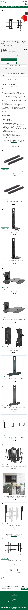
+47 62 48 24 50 (16, 593)
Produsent (3, 576)
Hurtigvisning (5, 169)
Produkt (9, 63)
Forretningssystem (5, 607)
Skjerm (20, 8)
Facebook (10, 601)
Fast (2, 10)
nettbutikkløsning (14, 607)
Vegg (24, 8)
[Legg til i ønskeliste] (2, 150)
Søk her (10, 52)
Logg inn (3, 51)
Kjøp (9, 60)
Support (3, 578)
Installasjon (6, 8)
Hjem (2, 8)
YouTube (18, 601)
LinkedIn (14, 601)
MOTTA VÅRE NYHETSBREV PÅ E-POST (14, 586)
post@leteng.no (15, 594)
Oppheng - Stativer (14, 8)
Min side (14, 600)
